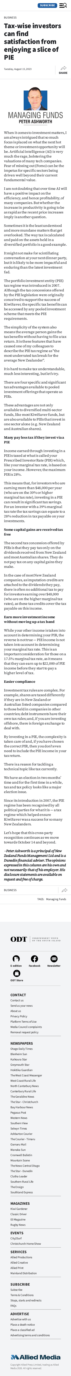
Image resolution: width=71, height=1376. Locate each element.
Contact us (16, 1000)
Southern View (19, 1123)
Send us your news (21, 1006)
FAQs (13, 1306)
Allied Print (16, 1268)
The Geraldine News (22, 1097)
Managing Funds (56, 899)
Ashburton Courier (21, 1134)
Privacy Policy (18, 1016)
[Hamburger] (63, 5)
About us (15, 1011)
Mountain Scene (20, 1160)
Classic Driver (18, 1214)
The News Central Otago (25, 1166)
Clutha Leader (18, 1176)
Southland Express (21, 1192)
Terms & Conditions (22, 1295)
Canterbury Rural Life (23, 1091)
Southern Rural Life (21, 1182)
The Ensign (17, 1187)
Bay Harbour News (21, 1107)
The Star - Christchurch (24, 1102)
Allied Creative (19, 1263)
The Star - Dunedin (21, 1171)
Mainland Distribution (23, 1273)
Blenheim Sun (18, 1054)
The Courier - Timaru (22, 1139)
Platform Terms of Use (23, 1022)
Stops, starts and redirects (25, 1300)
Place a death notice (22, 1325)
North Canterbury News (24, 1086)
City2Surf (15, 1238)
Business (10, 18)
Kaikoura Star (18, 1059)
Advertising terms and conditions (30, 1335)
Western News (18, 1118)
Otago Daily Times (21, 1049)
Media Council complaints (26, 1027)
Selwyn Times (18, 1129)
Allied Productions (21, 1257)
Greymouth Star (19, 1065)
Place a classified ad (22, 1330)
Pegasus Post (18, 1113)
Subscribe (47, 5)
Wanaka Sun (18, 1150)
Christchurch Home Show (25, 1244)
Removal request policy (24, 1032)
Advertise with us (20, 1319)
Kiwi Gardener (18, 1209)
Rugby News (17, 1225)
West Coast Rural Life (23, 1081)
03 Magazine (17, 1220)
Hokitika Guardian (21, 1070)
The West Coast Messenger (26, 1075)
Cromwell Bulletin (21, 1155)
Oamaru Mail (18, 1144)
